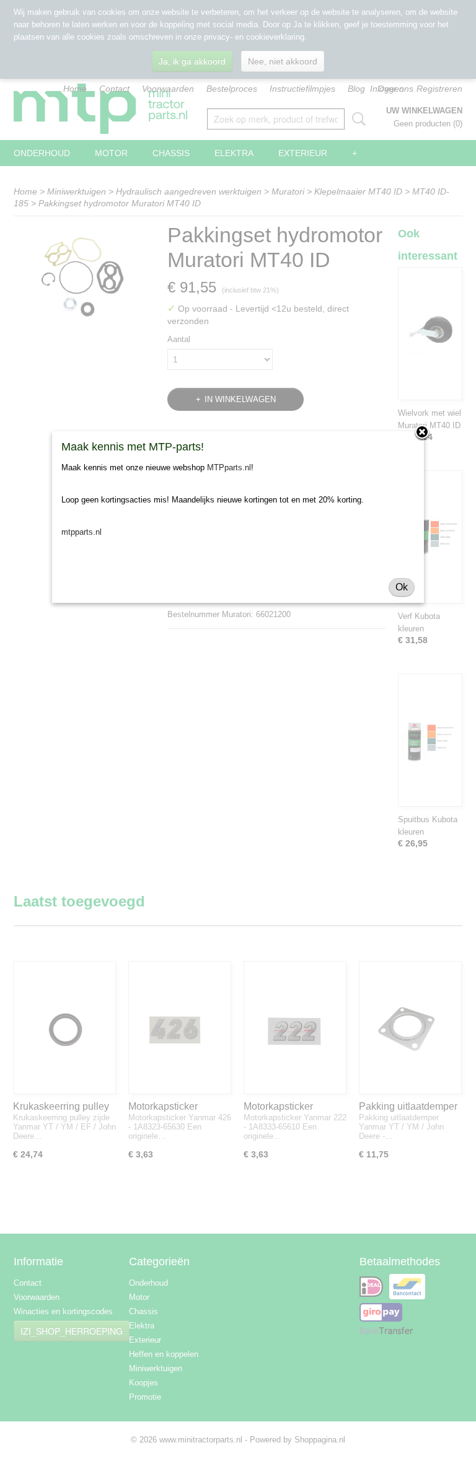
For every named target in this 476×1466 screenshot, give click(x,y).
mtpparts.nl (81, 532)
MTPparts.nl (229, 467)
